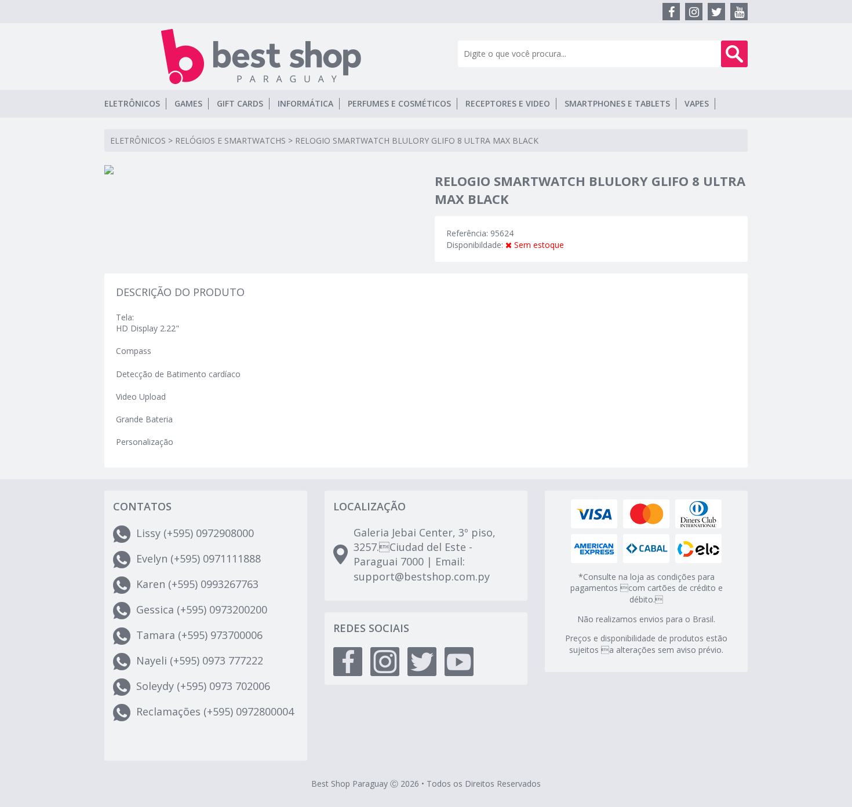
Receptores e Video (507, 103)
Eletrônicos (132, 103)
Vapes (696, 103)
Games (188, 103)
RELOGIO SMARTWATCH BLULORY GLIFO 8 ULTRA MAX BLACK (416, 140)
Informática (305, 103)
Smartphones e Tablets (617, 103)
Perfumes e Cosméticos (399, 103)
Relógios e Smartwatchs (230, 140)
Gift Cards (240, 103)
